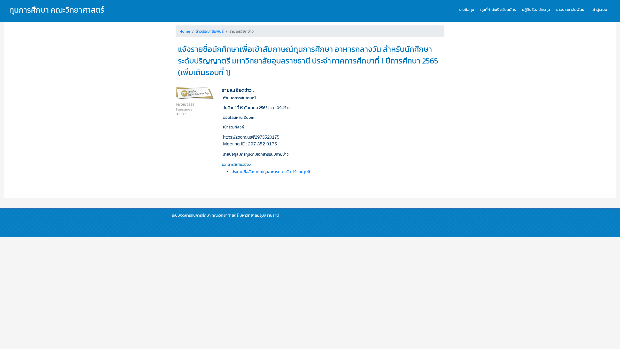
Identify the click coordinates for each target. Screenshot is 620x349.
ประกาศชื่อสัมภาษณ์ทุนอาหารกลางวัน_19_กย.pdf (271, 171)
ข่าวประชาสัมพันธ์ (570, 9)
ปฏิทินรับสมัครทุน (536, 9)
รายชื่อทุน (466, 9)
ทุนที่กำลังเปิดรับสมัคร (498, 9)
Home (184, 31)
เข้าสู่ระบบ (599, 9)
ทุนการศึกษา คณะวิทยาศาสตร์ (56, 10)
